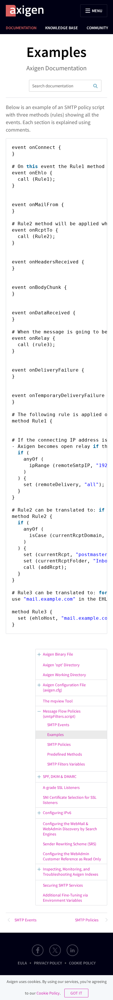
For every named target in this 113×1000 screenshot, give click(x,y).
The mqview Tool (58, 701)
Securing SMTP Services (63, 885)
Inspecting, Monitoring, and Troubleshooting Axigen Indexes (70, 871)
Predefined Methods (64, 754)
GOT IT (76, 993)
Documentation (21, 27)
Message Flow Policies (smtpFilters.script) (62, 714)
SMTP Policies (59, 744)
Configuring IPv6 (57, 812)
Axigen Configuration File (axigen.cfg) (64, 687)
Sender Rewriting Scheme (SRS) (69, 843)
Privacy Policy (48, 963)
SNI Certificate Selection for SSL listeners (69, 800)
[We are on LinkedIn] (72, 950)
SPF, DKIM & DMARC (59, 776)
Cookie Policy (82, 963)
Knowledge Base (61, 27)
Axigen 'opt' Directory (61, 664)
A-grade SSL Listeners (61, 787)
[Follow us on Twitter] (55, 950)
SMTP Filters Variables (66, 764)
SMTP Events (58, 724)
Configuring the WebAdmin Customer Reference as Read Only (72, 856)
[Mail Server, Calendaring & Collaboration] (27, 10)
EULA (22, 963)
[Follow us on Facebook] (37, 950)
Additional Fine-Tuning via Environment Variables (65, 897)
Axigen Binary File (58, 654)
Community (97, 27)
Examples (55, 734)
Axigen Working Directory (64, 674)
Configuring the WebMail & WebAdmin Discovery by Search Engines (70, 829)
